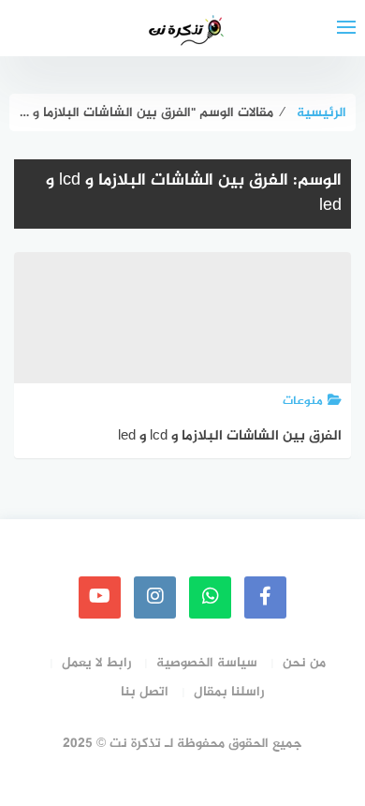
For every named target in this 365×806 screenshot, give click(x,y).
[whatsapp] (210, 597)
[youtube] (100, 597)
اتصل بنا (144, 692)
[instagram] (155, 597)
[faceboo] (265, 597)
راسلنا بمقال (229, 692)
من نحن (304, 663)
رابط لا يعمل (96, 663)
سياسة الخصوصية (206, 663)
